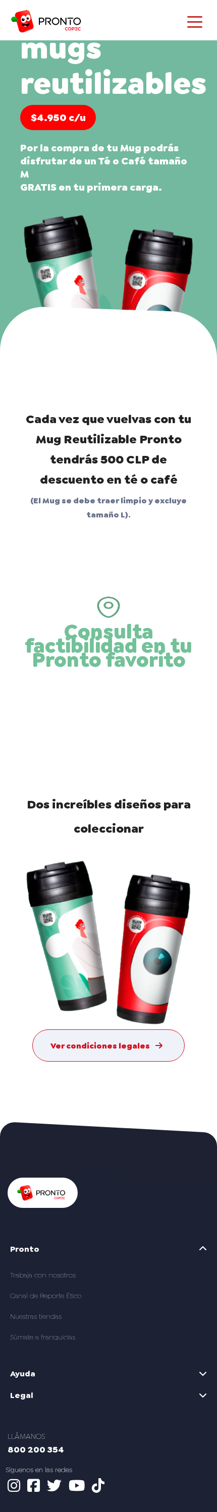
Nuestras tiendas (36, 1316)
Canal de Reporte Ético (45, 1295)
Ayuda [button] (22, 1373)
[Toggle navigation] (195, 21)
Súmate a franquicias (42, 1337)
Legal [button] (21, 1395)
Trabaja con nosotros (43, 1275)
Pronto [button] (24, 1249)
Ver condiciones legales (100, 1045)
